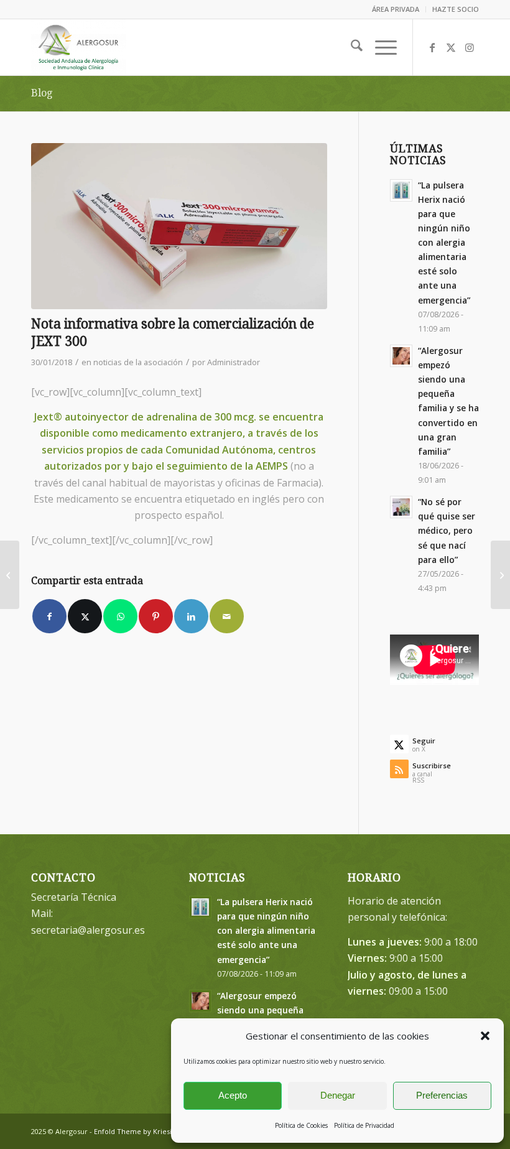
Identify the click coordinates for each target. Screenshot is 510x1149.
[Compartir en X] (85, 616)
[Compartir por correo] (227, 616)
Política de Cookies (301, 1125)
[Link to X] (451, 47)
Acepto (232, 1095)
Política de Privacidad (364, 1125)
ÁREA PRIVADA (395, 9)
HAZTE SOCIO (455, 9)
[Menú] (380, 47)
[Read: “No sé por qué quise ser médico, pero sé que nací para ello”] (401, 507)
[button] (485, 1036)
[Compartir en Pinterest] (156, 616)
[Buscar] (350, 47)
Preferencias (442, 1095)
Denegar (337, 1095)
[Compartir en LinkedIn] (191, 616)
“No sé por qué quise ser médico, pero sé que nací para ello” (446, 530)
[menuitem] (396, 9)
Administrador (233, 362)
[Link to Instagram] (469, 47)
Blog (41, 93)
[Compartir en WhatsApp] (120, 616)
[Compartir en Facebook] (49, 616)
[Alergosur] (78, 47)
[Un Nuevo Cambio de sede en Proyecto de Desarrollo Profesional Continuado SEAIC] (9, 575)
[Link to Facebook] (432, 47)
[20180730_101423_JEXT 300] (179, 226)
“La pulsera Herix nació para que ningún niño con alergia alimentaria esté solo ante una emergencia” (444, 242)
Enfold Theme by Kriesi (133, 1131)
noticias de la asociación (138, 362)
